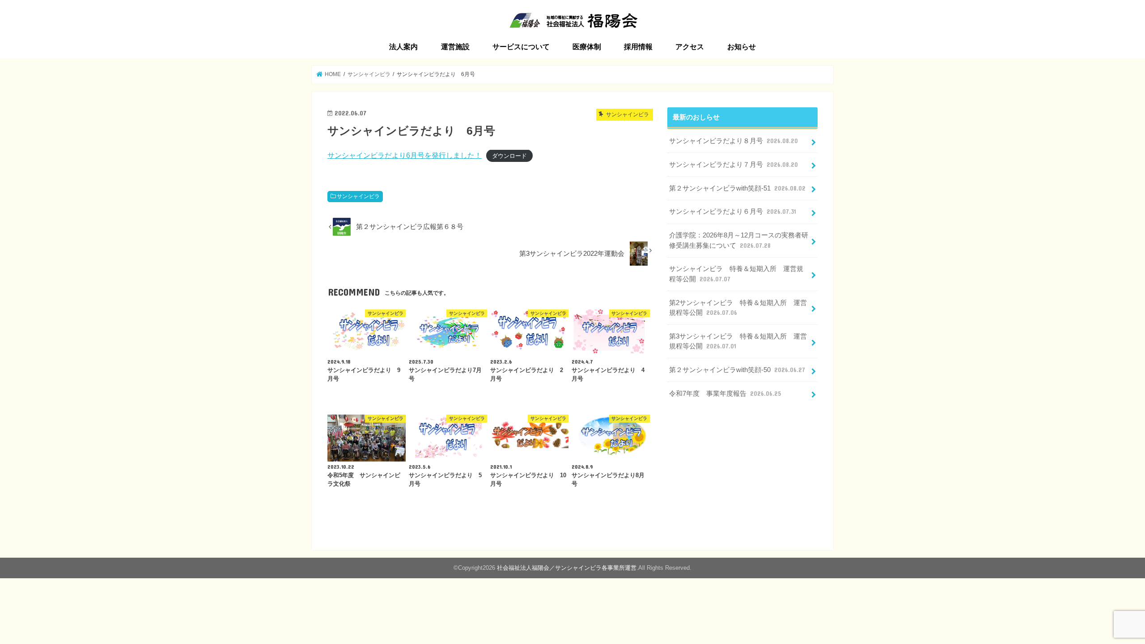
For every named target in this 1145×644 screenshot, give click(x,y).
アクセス (689, 47)
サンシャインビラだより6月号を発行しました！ (404, 155)
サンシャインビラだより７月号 (733, 164)
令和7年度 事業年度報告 (725, 393)
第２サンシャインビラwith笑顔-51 (737, 188)
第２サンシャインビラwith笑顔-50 (737, 369)
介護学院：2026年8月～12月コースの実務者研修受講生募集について (738, 240)
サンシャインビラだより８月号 (733, 140)
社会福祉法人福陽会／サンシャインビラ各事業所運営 (566, 567)
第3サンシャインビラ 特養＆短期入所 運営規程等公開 (738, 341)
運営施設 (455, 47)
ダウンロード (509, 156)
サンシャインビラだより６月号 (732, 211)
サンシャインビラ (358, 196)
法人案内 (403, 47)
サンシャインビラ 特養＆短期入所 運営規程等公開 (736, 273)
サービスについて (521, 47)
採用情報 (638, 47)
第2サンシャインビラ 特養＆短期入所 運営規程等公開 (738, 307)
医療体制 (586, 47)
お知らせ (741, 47)
